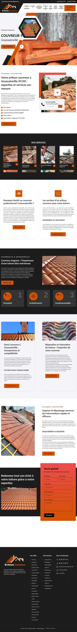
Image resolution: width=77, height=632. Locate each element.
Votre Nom (47, 476)
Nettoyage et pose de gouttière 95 (61, 7)
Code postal (47, 484)
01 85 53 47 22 (61, 1)
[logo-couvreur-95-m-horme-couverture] (10, 8)
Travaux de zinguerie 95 (50, 8)
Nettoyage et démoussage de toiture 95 (39, 7)
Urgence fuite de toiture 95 (55, 7)
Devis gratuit (19, 227)
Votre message (48, 499)
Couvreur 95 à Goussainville (26, 7)
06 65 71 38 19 (72, 1)
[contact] (21, 46)
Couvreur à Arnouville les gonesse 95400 (35, 591)
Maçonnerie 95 (32, 7)
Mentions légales (40, 628)
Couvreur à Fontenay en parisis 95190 (34, 562)
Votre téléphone (48, 492)
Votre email (62, 476)
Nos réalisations (8, 46)
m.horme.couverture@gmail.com (11, 1)
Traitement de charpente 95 (45, 8)
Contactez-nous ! (69, 8)
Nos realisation (52, 376)
